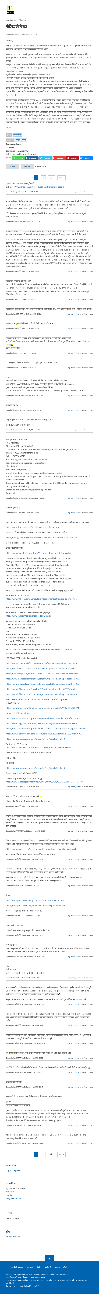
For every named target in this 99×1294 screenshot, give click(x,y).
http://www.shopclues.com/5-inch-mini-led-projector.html (32, 527)
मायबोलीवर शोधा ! (13, 1237)
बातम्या (57, 1267)
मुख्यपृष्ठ (15, 20)
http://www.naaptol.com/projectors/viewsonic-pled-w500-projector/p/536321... (42, 668)
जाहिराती (48, 1267)
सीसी (65, 1267)
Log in (12, 166)
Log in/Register (13, 1170)
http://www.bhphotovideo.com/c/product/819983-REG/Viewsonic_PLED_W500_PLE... (44, 734)
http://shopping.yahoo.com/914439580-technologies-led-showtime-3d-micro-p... (43, 723)
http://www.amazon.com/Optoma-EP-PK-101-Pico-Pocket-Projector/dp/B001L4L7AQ (44, 718)
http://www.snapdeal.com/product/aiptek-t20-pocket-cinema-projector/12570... (42, 679)
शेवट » (61, 177)
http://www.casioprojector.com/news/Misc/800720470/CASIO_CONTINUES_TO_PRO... (45, 782)
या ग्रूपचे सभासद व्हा (13, 1198)
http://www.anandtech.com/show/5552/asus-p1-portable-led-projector (38, 553)
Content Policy (36, 1286)
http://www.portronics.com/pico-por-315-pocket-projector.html (35, 900)
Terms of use (11, 1286)
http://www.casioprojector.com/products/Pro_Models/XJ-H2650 (35, 739)
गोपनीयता (26, 1277)
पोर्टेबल (24, 140)
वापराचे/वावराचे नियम (13, 1277)
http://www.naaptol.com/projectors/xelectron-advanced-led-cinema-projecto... (42, 849)
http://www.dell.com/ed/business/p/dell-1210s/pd (28, 616)
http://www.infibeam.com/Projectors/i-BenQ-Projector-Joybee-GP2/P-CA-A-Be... (42, 689)
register (27, 166)
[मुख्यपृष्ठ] (10, 9)
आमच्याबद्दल (35, 1277)
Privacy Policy (23, 1286)
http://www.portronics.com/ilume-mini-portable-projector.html (35, 906)
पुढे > (51, 177)
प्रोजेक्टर (18, 140)
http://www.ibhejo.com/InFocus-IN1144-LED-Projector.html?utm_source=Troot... (42, 674)
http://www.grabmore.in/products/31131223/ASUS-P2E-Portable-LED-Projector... (43, 538)
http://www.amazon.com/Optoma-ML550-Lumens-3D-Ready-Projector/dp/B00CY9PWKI (46, 729)
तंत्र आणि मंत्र (10, 147)
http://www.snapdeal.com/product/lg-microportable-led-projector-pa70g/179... (42, 684)
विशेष (39, 1267)
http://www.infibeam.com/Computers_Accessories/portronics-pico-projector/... (42, 599)
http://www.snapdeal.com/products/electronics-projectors (37, 187)
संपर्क (43, 1277)
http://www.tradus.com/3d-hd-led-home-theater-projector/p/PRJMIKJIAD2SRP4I (43, 708)
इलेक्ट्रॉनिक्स (17, 135)
